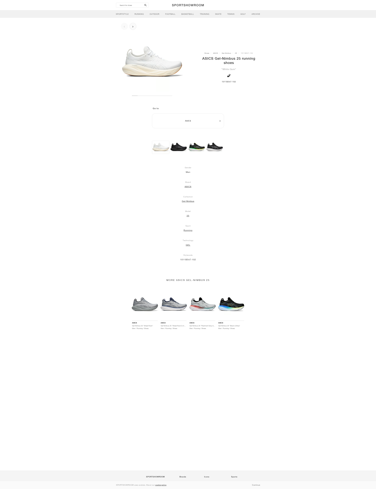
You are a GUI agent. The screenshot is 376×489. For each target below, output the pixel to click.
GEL (188, 245)
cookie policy (161, 485)
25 (236, 53)
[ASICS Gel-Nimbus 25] (160, 147)
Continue (256, 485)
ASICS (215, 53)
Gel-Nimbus (226, 53)
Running (188, 230)
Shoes (206, 53)
